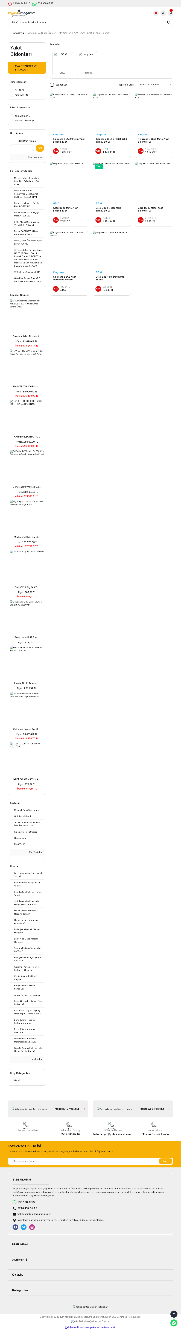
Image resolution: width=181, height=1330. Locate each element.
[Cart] (170, 13)
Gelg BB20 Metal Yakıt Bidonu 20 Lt (65, 209)
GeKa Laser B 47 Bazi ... (26, 637)
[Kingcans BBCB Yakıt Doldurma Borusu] (69, 250)
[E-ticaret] (90, 1327)
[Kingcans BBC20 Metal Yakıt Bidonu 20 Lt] (69, 112)
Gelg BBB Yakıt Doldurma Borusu (109, 278)
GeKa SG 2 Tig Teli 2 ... (27, 587)
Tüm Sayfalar (35, 852)
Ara (40, 147)
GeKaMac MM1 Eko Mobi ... (27, 336)
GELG (56, 203)
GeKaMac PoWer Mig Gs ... (27, 487)
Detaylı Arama (35, 157)
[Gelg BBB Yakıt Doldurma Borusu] (112, 250)
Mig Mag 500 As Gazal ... (27, 537)
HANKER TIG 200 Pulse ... (26, 386)
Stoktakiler (61, 84)
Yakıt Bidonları (102, 33)
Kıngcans (58, 134)
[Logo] (21, 13)
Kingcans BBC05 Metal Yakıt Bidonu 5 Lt (153, 140)
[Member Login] (163, 13)
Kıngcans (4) (21, 95)
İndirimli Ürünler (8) (25, 120)
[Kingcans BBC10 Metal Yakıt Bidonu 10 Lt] (112, 112)
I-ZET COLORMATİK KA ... (26, 779)
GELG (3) (19, 90)
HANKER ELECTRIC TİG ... (27, 436)
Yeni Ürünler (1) (23, 115)
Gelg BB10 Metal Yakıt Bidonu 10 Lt (108, 209)
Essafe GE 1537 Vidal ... (26, 683)
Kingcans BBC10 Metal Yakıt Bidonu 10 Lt (111, 140)
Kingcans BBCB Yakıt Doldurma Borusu (64, 278)
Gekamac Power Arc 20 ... (27, 729)
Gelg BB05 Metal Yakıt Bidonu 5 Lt (150, 209)
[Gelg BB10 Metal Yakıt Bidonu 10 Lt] (112, 181)
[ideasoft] (72, 1327)
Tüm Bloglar (36, 1059)
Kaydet (165, 1161)
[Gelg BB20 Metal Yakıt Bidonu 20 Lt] (69, 181)
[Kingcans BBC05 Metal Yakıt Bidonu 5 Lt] (154, 112)
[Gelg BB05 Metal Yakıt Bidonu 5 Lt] (154, 181)
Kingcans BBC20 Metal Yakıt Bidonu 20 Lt (68, 140)
